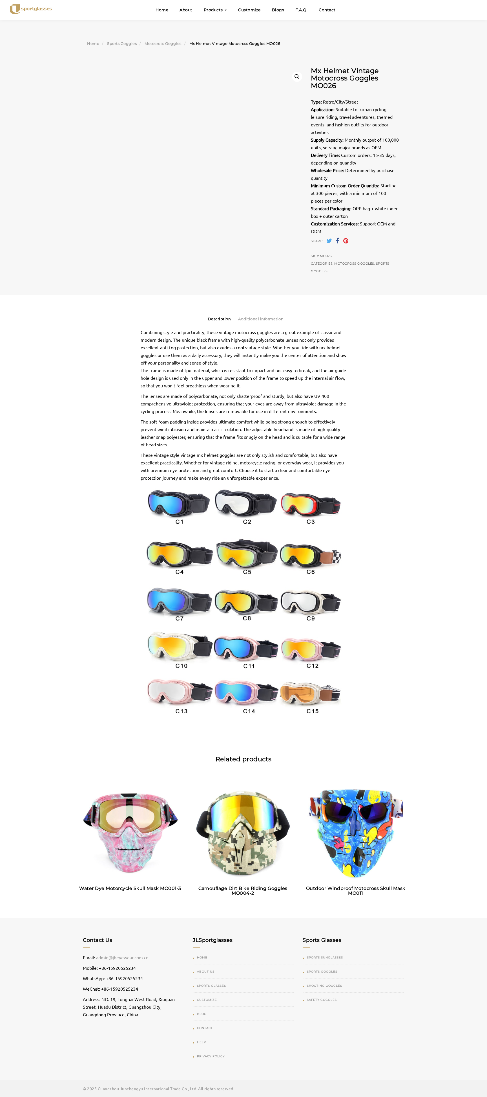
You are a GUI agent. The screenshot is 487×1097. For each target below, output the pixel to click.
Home (162, 9)
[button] (297, 77)
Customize (249, 9)
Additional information (261, 319)
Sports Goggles (122, 43)
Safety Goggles (322, 1000)
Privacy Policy (211, 1056)
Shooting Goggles (324, 986)
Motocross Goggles (163, 43)
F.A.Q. (301, 9)
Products (214, 9)
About (186, 9)
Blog (202, 1014)
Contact (327, 9)
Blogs (278, 9)
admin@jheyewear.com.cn (122, 957)
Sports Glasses (211, 986)
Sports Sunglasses (325, 957)
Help (201, 1042)
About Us (205, 971)
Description (219, 319)
